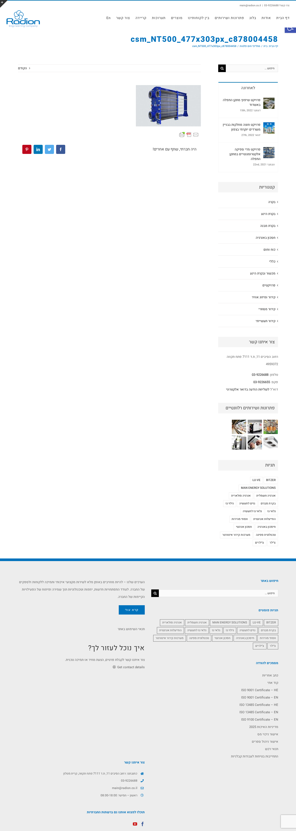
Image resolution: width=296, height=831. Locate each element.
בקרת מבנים (268, 503)
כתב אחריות (270, 675)
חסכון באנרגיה (265, 237)
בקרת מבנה (267, 225)
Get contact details (130, 667)
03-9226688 (260, 374)
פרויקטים (268, 285)
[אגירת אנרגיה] (254, 427)
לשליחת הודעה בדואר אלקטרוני (247, 389)
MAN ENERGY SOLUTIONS (258, 488)
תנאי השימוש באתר (131, 629)
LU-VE (256, 480)
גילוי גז (230, 503)
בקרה (271, 202)
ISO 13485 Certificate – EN (258, 712)
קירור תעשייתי (265, 321)
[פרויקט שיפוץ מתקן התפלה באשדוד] (269, 101)
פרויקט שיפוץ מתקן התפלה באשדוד (241, 102)
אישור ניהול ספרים (265, 741)
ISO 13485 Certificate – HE (258, 704)
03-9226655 (261, 382)
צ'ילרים (259, 543)
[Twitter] (49, 149)
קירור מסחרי (267, 309)
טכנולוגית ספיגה (266, 535)
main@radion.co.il (250, 5)
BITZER (271, 480)
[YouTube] (135, 824)
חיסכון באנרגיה (266, 527)
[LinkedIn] (38, 149)
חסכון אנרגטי (244, 527)
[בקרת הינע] (238, 442)
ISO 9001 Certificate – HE (259, 690)
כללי (272, 261)
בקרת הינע (268, 213)
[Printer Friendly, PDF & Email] (189, 134)
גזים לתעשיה (247, 503)
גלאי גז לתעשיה (252, 511)
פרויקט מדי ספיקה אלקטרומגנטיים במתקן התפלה (244, 154)
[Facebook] (60, 149)
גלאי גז (271, 511)
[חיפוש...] (252, 68)
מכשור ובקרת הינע (262, 273)
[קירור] (238, 427)
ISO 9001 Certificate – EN (259, 697)
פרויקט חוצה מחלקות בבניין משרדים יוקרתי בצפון (241, 127)
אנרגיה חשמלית (266, 496)
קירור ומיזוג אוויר (263, 297)
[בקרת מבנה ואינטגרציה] (254, 442)
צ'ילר (273, 543)
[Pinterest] (26, 149)
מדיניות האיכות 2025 (263, 727)
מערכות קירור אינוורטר (236, 535)
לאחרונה (248, 88)
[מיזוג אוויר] (270, 442)
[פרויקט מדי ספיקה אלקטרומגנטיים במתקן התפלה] (269, 150)
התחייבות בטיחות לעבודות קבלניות (254, 756)
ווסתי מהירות (240, 519)
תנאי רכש (271, 749)
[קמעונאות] (270, 427)
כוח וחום (269, 249)
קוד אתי (272, 682)
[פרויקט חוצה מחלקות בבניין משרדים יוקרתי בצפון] (269, 126)
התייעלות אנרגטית (264, 519)
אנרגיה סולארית (241, 496)
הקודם (22, 68)
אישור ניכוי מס (267, 734)
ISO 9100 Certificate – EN (259, 719)
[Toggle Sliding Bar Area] (4, 4)
